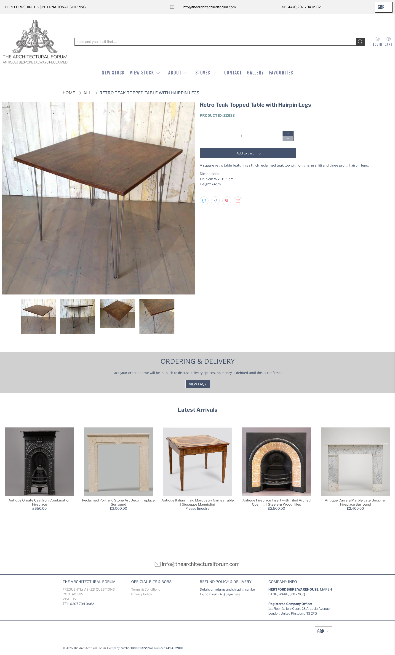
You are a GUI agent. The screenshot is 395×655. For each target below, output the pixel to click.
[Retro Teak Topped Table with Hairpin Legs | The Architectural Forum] (98, 198)
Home (69, 93)
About (174, 73)
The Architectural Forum (89, 648)
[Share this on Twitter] (204, 200)
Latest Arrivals (197, 409)
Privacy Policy (141, 594)
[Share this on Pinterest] (226, 200)
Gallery (255, 73)
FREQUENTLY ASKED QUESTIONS (89, 589)
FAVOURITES (281, 73)
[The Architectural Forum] (35, 41)
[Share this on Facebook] (215, 200)
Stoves (202, 73)
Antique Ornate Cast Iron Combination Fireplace (39, 502)
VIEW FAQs (197, 384)
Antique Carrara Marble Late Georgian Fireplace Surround (355, 502)
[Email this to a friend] (238, 200)
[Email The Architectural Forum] (172, 7)
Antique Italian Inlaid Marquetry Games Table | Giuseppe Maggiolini (197, 502)
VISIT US (69, 599)
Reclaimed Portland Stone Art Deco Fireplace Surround (118, 502)
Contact (233, 73)
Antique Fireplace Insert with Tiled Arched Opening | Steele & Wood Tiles (276, 502)
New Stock (113, 73)
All (87, 93)
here (237, 594)
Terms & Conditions (145, 589)
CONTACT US (73, 594)
